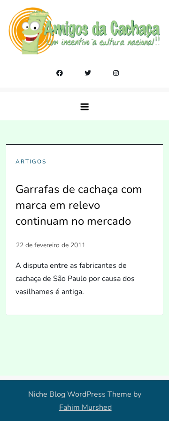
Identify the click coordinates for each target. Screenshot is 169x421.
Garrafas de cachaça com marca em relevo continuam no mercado (78, 205)
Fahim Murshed (85, 407)
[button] (84, 106)
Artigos (30, 161)
